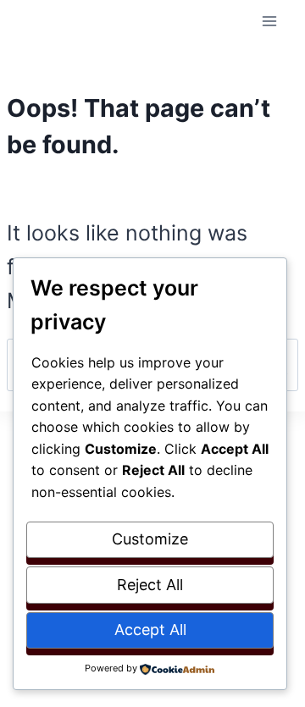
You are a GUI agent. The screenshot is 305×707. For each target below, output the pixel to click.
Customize (150, 539)
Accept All (150, 629)
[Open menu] (269, 21)
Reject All (150, 585)
